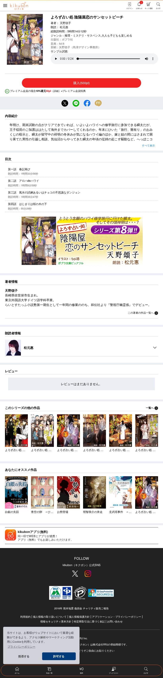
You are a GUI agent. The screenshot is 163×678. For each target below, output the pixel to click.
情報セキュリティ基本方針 (55, 621)
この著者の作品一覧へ (141, 312)
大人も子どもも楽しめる (117, 35)
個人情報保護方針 (79, 616)
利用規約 (25, 616)
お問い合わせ (115, 621)
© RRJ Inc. (81, 638)
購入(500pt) (81, 83)
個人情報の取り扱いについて (50, 616)
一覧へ (150, 408)
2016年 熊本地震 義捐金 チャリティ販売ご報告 (81, 608)
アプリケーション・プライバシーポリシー (116, 616)
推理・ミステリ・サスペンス (83, 35)
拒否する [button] (23, 656)
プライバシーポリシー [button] (21, 646)
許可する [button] (58, 656)
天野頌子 (65, 23)
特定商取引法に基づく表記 (89, 621)
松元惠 (64, 27)
